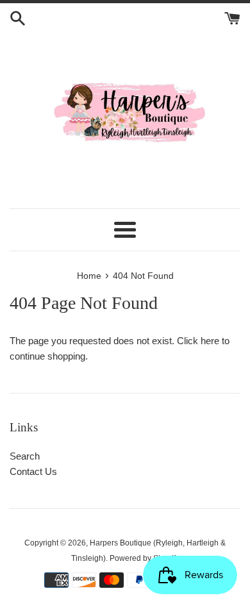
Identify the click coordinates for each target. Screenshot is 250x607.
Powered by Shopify (144, 558)
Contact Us (33, 471)
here (210, 340)
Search (25, 456)
